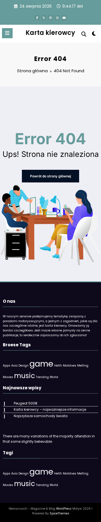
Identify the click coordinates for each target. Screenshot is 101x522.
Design (24, 365)
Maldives (69, 365)
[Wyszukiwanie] (84, 34)
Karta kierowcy (50, 32)
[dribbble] (50, 17)
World (54, 377)
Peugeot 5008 (25, 403)
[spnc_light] (94, 35)
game (41, 363)
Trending (42, 377)
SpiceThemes (59, 513)
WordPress (64, 509)
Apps (6, 365)
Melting (82, 365)
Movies (8, 377)
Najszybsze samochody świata (41, 415)
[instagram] (57, 17)
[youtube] (63, 17)
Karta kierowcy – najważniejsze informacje (50, 409)
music (24, 376)
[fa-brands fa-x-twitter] (43, 17)
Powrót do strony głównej (50, 176)
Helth (58, 365)
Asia (14, 365)
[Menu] (7, 33)
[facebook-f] (37, 17)
